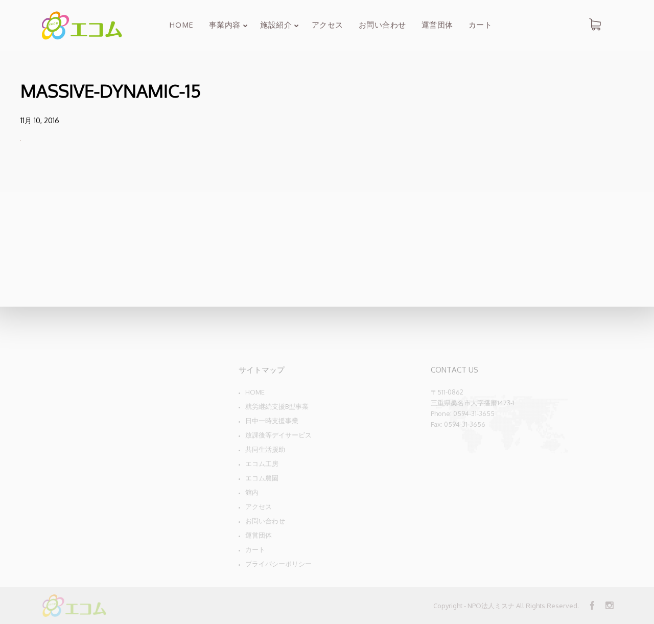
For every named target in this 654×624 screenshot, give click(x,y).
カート (255, 549)
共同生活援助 (265, 449)
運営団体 (258, 535)
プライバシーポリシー (278, 564)
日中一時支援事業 (271, 421)
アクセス (258, 506)
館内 (252, 492)
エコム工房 (261, 463)
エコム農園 (261, 478)
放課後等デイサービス (278, 435)
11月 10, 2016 (39, 120)
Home (255, 392)
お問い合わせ (265, 521)
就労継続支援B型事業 (277, 406)
